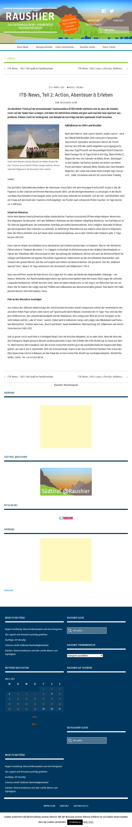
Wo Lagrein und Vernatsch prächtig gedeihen (26, 634)
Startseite (8, 590)
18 (9, 704)
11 (9, 699)
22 (43, 704)
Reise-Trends (109, 47)
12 (18, 699)
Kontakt (118, 20)
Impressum (93, 20)
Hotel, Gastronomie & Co (66, 47)
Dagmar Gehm (69, 102)
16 (52, 699)
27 (26, 709)
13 (26, 699)
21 (35, 704)
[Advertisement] (66, 426)
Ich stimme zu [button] (75, 822)
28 (35, 709)
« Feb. (34, 717)
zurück (11, 58)
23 (52, 704)
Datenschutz (94, 24)
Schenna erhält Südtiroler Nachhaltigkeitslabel (26, 645)
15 (44, 699)
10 (60, 694)
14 (35, 699)
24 (60, 704)
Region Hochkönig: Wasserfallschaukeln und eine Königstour (33, 629)
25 (9, 709)
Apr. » (34, 724)
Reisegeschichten (44, 47)
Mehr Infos (88, 822)
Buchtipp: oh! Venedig (15, 640)
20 (26, 704)
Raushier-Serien (87, 47)
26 (18, 709)
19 (18, 704)
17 (60, 699)
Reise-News (22, 47)
